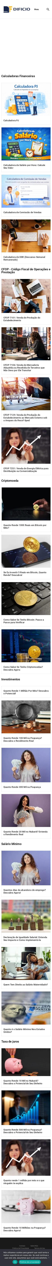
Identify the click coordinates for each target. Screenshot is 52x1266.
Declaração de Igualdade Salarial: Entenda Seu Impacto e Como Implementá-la (25, 938)
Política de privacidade (29, 1262)
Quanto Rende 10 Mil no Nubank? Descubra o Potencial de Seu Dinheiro (22, 1082)
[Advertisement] (26, 46)
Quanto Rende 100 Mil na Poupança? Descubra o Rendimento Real (22, 739)
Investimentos (10, 679)
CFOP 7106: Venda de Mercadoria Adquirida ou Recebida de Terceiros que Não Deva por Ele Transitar (24, 368)
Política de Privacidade (20, 1248)
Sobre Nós (34, 1246)
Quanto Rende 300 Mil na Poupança (22, 787)
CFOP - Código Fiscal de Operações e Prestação (25, 271)
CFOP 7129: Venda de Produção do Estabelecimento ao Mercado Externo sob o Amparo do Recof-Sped (25, 418)
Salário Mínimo (11, 844)
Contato (22, 1246)
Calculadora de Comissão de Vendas (22, 212)
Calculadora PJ (11, 120)
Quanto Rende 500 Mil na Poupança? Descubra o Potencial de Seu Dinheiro (22, 1131)
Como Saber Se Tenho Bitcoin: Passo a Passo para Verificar (23, 621)
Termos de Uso (39, 1248)
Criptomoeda (9, 480)
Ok (15, 1262)
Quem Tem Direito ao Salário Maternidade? (25, 984)
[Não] (48, 1257)
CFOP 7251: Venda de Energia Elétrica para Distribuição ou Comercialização (25, 469)
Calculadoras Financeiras (18, 76)
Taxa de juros (10, 1041)
